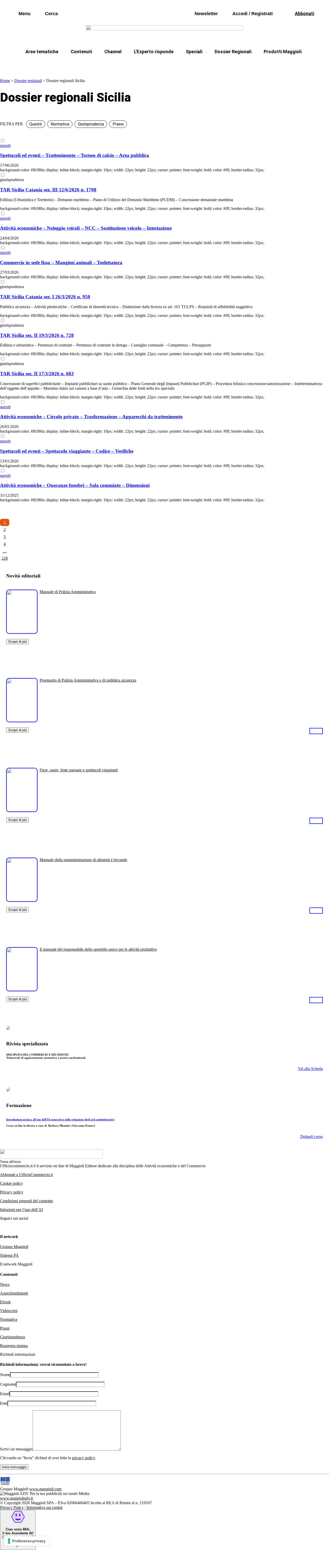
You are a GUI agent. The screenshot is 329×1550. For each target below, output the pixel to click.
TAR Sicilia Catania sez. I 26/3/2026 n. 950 (45, 296)
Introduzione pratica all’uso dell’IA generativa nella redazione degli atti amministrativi (60, 1119)
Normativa (8, 1319)
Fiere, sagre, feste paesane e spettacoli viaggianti (79, 770)
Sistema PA (9, 1255)
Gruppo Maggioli (14, 1246)
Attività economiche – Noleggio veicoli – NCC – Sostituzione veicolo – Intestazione (86, 228)
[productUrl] (22, 632)
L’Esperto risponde (153, 51)
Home (5, 80)
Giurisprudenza (12, 1337)
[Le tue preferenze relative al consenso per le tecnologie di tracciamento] (27, 1541)
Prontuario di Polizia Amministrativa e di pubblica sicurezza (88, 680)
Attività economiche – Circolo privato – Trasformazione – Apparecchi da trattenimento (91, 416)
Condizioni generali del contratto (26, 1201)
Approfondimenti (14, 1293)
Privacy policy (11, 1192)
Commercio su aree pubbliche (89, 63)
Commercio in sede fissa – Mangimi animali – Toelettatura (61, 262)
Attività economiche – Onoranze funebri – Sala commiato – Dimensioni (75, 485)
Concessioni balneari (199, 63)
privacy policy (83, 1458)
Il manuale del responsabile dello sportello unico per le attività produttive (98, 949)
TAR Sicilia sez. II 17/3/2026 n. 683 (37, 373)
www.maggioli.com (45, 1489)
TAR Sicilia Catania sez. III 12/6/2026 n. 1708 (48, 189)
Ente (3, 1403)
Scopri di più (17, 642)
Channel (113, 51)
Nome (5, 1375)
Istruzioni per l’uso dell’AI (21, 1209)
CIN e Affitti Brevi (279, 63)
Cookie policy (11, 1183)
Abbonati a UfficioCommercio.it (26, 1174)
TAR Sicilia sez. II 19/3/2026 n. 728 (37, 335)
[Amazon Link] (316, 730)
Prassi (5, 1328)
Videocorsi (8, 1310)
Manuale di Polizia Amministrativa (68, 592)
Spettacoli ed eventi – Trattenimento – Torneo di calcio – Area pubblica (74, 155)
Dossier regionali (28, 80)
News (5, 1284)
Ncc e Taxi (240, 63)
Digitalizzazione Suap (148, 63)
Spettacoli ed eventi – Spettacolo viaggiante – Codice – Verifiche (66, 451)
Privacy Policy (12, 1507)
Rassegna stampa (14, 1345)
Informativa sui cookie (44, 1507)
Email (5, 1394)
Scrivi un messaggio (16, 1449)
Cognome (8, 1384)
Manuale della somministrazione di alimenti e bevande (83, 860)
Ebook (5, 1302)
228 (5, 558)
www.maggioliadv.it (16, 1498)
